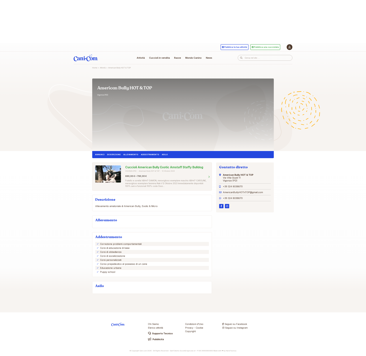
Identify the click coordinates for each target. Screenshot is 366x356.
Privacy (189, 327)
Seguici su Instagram (236, 327)
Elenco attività (155, 327)
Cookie (199, 327)
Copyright (190, 331)
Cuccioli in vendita (159, 57)
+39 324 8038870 (233, 186)
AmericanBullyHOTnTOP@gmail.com (243, 192)
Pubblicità (158, 339)
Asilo (165, 154)
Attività (141, 57)
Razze (177, 57)
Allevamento (130, 154)
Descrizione (114, 154)
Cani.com (86, 57)
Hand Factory (231, 351)
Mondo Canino (193, 57)
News (209, 57)
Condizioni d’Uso (194, 324)
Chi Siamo (153, 324)
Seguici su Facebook (235, 324)
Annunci (100, 154)
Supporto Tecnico (162, 333)
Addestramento (150, 154)
